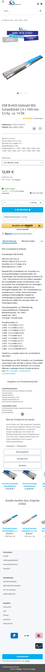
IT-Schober (19, 669)
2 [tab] (20, 93)
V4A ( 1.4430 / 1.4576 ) (16, 127)
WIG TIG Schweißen (9, 590)
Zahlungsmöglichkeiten (10, 560)
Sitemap (6, 615)
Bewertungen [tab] (28, 241)
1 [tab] (18, 93)
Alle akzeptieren (22, 452)
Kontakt (5, 556)
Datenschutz (21, 446)
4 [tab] (25, 93)
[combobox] (22, 162)
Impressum (10, 446)
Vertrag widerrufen (22, 656)
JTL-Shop (32, 669)
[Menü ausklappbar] (3, 1)
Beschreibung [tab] (9, 241)
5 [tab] (27, 93)
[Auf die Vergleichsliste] (34, 128)
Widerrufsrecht (8, 623)
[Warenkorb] (41, 3)
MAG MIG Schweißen (10, 581)
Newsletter (6, 568)
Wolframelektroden (9, 594)
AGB (4, 611)
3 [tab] (22, 93)
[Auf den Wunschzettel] (40, 128)
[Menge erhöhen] (40, 202)
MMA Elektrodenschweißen (12, 586)
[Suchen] (40, 10)
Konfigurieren (22, 459)
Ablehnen (22, 466)
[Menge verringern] (4, 202)
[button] (38, 3)
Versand (17, 180)
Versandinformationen (10, 564)
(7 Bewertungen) (38, 118)
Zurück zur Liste (8, 20)
